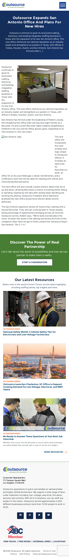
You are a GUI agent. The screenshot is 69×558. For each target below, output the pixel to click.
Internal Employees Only (45, 554)
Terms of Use (49, 551)
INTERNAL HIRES (42, 541)
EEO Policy (24, 554)
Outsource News (11, 329)
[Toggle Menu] (62, 5)
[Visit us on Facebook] (20, 515)
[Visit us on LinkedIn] (29, 515)
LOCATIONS (59, 541)
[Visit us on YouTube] (48, 515)
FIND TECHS (10, 541)
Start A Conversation (34, 262)
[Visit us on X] (39, 515)
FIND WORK (24, 541)
